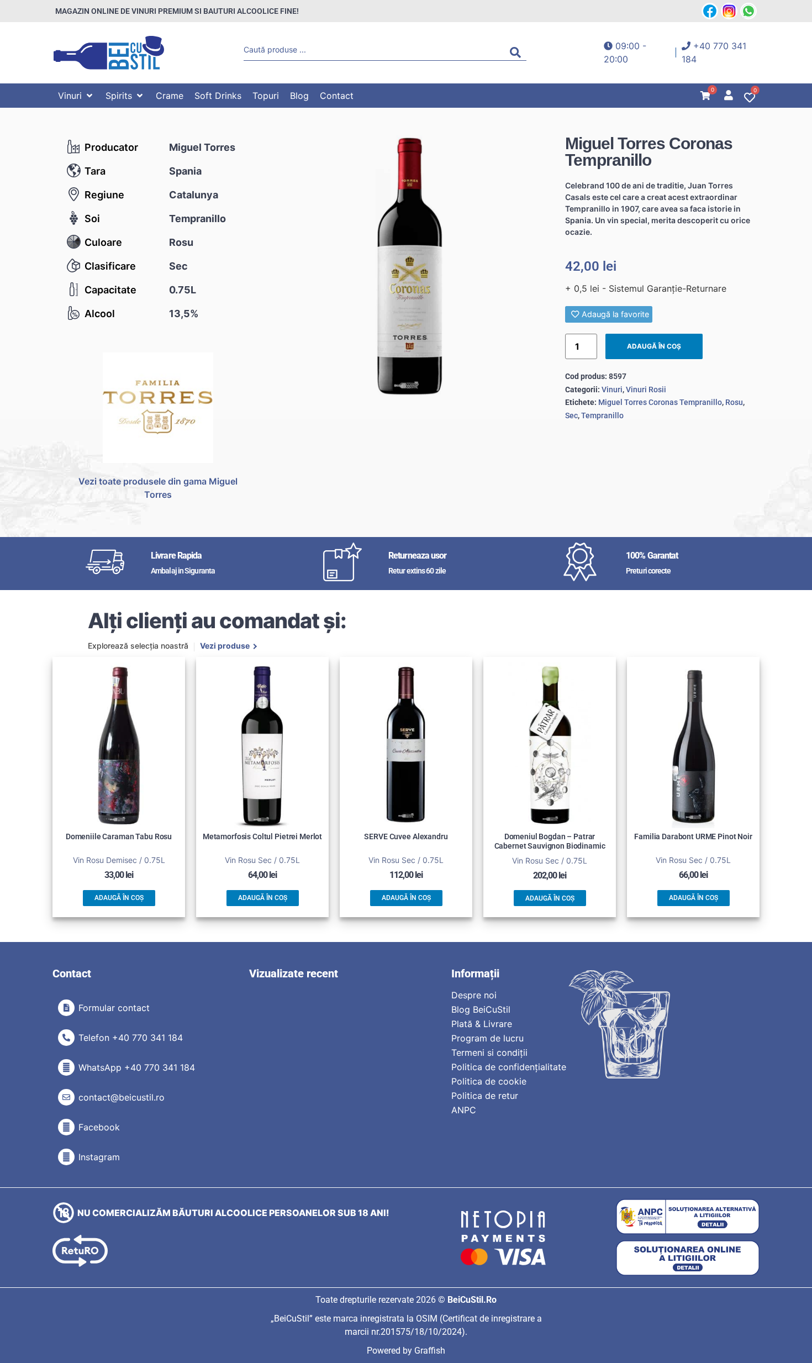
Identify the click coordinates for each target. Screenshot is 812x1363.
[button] (76, 95)
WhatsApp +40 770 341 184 (136, 1067)
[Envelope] (66, 1097)
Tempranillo (197, 218)
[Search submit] (518, 52)
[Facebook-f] (66, 1127)
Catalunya (193, 195)
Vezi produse (225, 646)
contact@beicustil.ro (121, 1097)
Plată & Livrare (481, 1023)
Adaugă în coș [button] (119, 898)
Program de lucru (487, 1038)
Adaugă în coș (654, 346)
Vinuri (612, 389)
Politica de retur (484, 1095)
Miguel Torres (202, 147)
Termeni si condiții (489, 1052)
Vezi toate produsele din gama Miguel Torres (158, 488)
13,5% (183, 313)
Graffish (429, 1350)
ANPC (463, 1109)
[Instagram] (66, 1157)
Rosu (181, 242)
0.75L (182, 290)
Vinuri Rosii (646, 389)
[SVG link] (109, 53)
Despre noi (474, 995)
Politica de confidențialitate (508, 1066)
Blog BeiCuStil (480, 1009)
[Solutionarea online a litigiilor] (688, 1258)
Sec (178, 266)
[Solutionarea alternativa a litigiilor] (688, 1217)
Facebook (99, 1127)
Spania (185, 171)
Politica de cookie (488, 1081)
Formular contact (114, 1007)
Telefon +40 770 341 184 (130, 1037)
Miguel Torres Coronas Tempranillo (660, 402)
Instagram (99, 1156)
